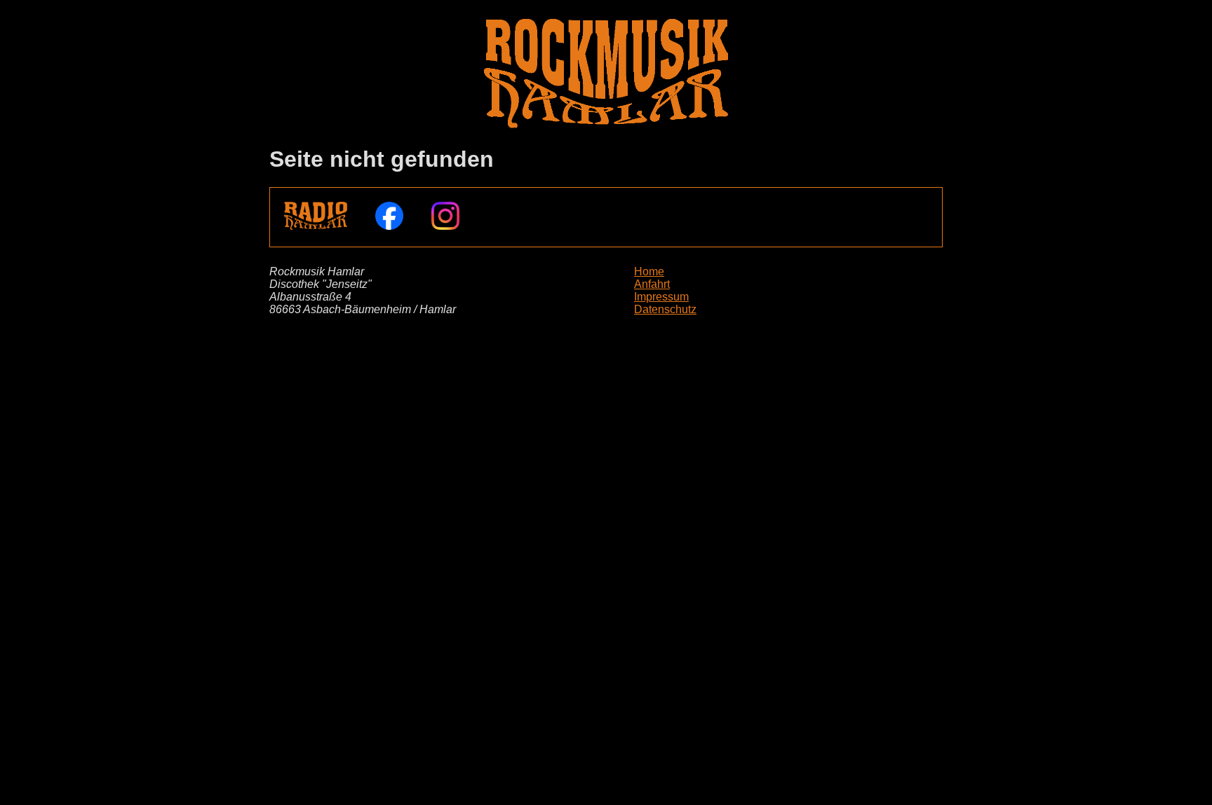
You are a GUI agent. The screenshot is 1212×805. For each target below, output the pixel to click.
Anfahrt (652, 284)
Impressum (661, 297)
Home (649, 271)
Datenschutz (665, 309)
